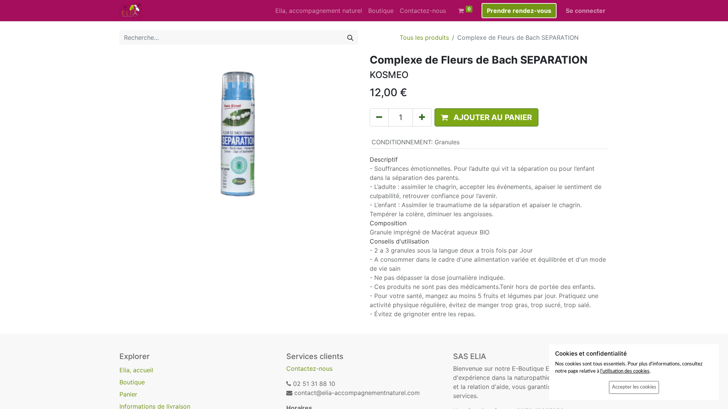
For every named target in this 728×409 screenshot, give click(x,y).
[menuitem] (318, 10)
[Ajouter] (422, 117)
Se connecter (586, 10)
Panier (128, 394)
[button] (486, 117)
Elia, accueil (136, 370)
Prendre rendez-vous (519, 10)
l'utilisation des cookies (625, 371)
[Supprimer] (379, 117)
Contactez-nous (309, 368)
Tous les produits (424, 37)
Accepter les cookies (634, 387)
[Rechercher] (350, 37)
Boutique (132, 382)
